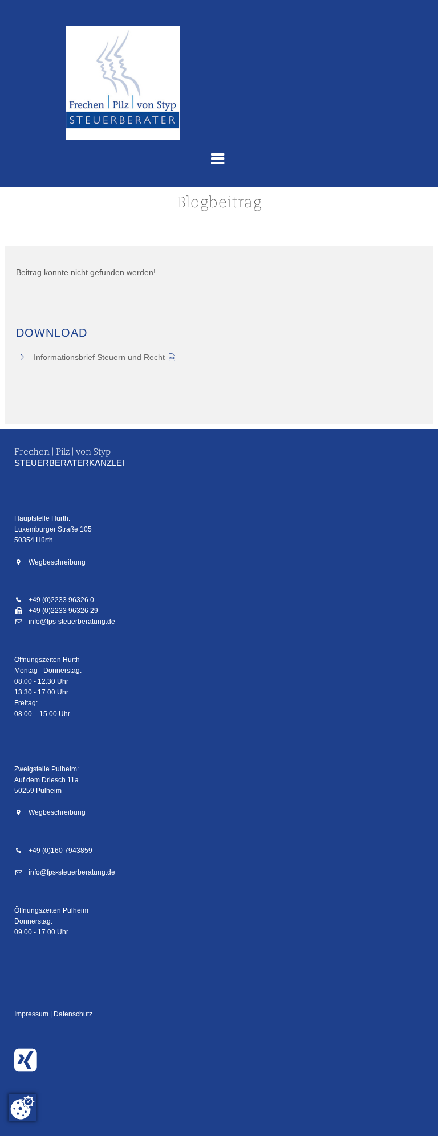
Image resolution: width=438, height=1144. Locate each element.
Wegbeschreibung (57, 562)
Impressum (31, 1014)
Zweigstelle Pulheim (45, 769)
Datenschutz (73, 1014)
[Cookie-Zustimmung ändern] (22, 1107)
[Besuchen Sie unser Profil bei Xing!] (28, 1067)
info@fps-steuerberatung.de (72, 621)
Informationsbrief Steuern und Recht (99, 357)
